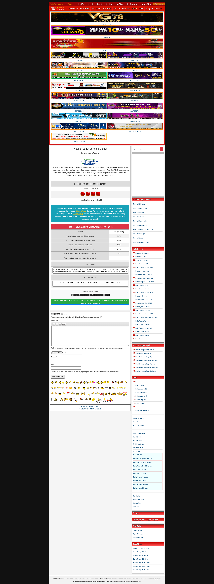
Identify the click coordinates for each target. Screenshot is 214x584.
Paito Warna (73, 9)
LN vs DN (136, 451)
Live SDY (81, 4)
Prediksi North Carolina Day (143, 229)
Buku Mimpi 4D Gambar (141, 570)
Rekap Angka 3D (141, 392)
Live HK (99, 4)
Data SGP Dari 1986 (142, 257)
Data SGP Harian (141, 260)
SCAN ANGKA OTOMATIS (90, 406)
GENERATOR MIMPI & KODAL (90, 409)
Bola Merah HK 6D (139, 473)
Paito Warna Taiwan (142, 321)
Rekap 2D (149, 9)
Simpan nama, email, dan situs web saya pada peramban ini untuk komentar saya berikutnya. (86, 372)
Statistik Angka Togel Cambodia (146, 367)
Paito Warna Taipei (142, 332)
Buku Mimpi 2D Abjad (140, 552)
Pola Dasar (137, 422)
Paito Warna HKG (141, 285)
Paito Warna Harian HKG (144, 292)
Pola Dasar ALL (138, 425)
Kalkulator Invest (139, 499)
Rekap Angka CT (141, 400)
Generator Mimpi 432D (141, 548)
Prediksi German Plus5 (141, 242)
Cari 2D (136, 507)
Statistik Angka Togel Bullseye (145, 371)
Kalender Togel (80, 211)
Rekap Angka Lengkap (143, 410)
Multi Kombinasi (138, 444)
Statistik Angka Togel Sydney (145, 357)
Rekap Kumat (140, 403)
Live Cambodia (132, 4)
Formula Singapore (142, 253)
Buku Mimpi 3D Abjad (140, 555)
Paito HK (116, 9)
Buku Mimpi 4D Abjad (140, 559)
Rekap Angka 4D (141, 396)
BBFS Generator (139, 433)
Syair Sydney (137, 530)
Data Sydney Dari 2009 (143, 299)
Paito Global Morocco (140, 488)
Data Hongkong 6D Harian (144, 282)
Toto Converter (140, 407)
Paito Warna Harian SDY (144, 314)
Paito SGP (126, 9)
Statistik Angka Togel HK (143, 353)
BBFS (141, 9)
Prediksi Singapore (139, 204)
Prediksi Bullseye (139, 234)
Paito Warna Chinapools (143, 328)
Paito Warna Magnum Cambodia (146, 317)
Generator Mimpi (146, 4)
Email (53, 364)
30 (104, 295)
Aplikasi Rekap (78, 214)
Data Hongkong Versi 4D (144, 274)
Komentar (55, 320)
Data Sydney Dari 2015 (143, 303)
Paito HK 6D (84, 9)
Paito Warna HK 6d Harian (142, 466)
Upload (86, 348)
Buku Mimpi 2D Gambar (141, 562)
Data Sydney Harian (142, 307)
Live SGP (90, 4)
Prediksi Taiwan (138, 217)
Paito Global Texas (139, 481)
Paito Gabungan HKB (140, 484)
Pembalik (136, 496)
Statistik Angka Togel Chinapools (146, 360)
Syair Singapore (138, 534)
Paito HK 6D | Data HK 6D (142, 458)
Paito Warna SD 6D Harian (142, 462)
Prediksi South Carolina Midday (90, 148)
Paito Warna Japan (142, 339)
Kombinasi (137, 437)
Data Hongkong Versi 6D (144, 278)
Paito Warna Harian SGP (144, 267)
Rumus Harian (140, 382)
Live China (109, 4)
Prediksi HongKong (140, 208)
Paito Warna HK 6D (142, 289)
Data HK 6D (107, 9)
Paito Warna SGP (141, 264)
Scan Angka (159, 4)
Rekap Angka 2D (141, 389)
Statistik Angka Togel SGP (144, 350)
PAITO (134, 9)
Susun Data (137, 503)
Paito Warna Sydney (142, 310)
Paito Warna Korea (142, 335)
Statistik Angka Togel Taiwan (145, 364)
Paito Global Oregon (140, 477)
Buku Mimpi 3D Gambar (141, 566)
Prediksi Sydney (138, 212)
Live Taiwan (119, 4)
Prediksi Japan (138, 238)
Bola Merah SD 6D (139, 470)
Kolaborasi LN (138, 448)
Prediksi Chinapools (140, 225)
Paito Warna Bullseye (142, 324)
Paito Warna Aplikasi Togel (60, 4)
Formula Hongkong (142, 271)
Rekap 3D (158, 9)
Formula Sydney (141, 296)
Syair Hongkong (138, 537)
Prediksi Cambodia (139, 221)
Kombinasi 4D (138, 440)
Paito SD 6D (96, 9)
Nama (54, 357)
